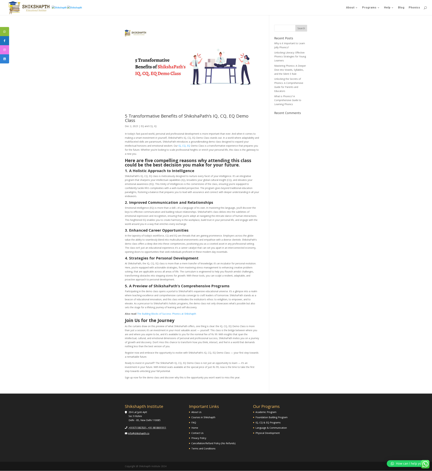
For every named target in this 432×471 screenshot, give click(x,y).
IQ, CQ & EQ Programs (268, 422)
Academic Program (265, 412)
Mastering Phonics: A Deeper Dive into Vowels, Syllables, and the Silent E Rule (290, 69)
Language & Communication (271, 427)
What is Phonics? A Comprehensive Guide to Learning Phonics (287, 100)
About (350, 7)
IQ (155, 126)
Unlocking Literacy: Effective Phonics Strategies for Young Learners (290, 56)
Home (194, 427)
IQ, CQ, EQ (184, 145)
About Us (196, 412)
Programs (369, 7)
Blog (401, 7)
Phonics (414, 7)
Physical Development (267, 433)
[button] (408, 463)
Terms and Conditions (203, 448)
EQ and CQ (147, 126)
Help (387, 7)
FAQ (193, 422)
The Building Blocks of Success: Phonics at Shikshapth (166, 313)
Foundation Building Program (271, 417)
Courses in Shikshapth (203, 417)
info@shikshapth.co (138, 433)
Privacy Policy (198, 438)
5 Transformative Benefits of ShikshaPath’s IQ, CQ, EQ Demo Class (186, 118)
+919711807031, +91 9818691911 (147, 427)
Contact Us (197, 433)
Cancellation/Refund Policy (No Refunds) (213, 443)
